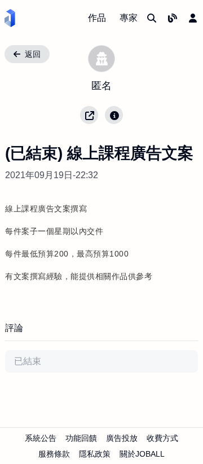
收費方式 (162, 438)
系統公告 (40, 438)
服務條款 (54, 453)
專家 (129, 18)
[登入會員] (192, 18)
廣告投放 (122, 438)
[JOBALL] (10, 18)
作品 (97, 18)
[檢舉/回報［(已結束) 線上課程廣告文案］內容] (114, 115)
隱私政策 (95, 453)
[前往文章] (172, 18)
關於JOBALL (142, 453)
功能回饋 (81, 438)
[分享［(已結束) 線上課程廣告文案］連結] (89, 115)
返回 (33, 54)
